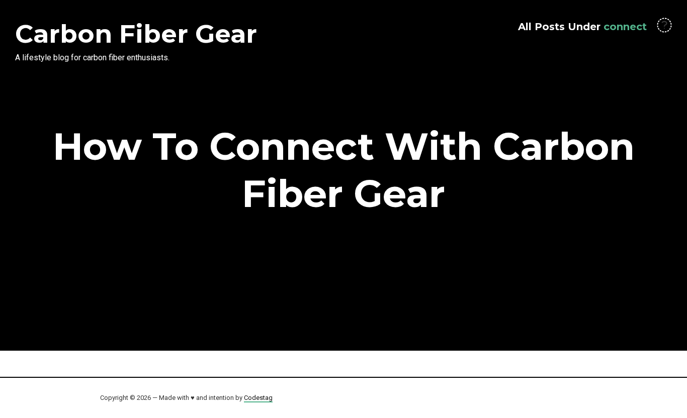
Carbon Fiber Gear (136, 34)
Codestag (258, 397)
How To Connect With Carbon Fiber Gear (344, 170)
